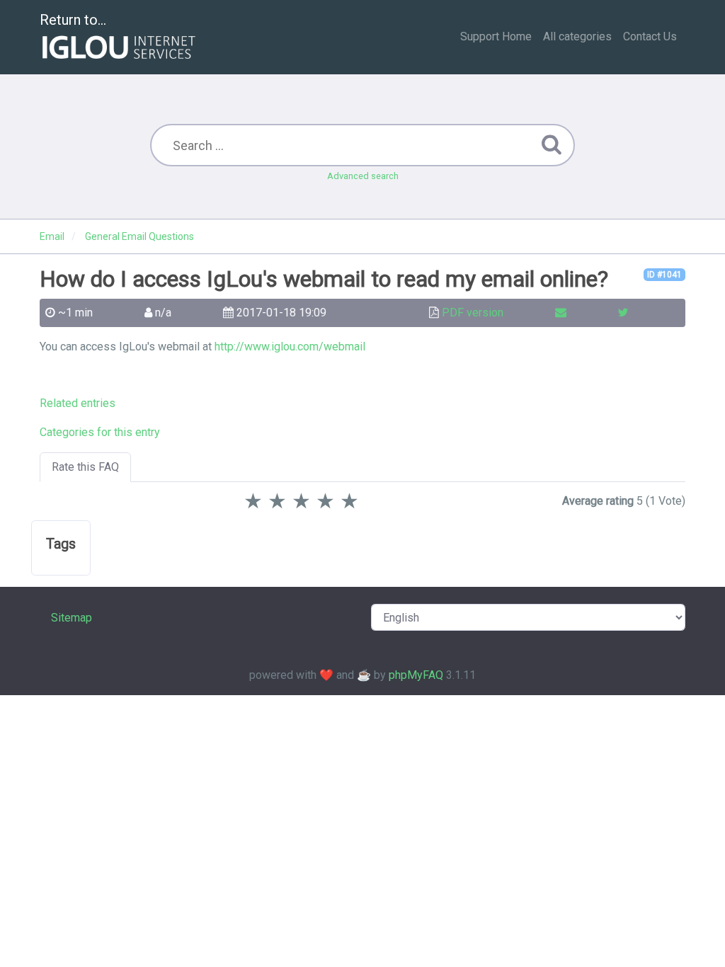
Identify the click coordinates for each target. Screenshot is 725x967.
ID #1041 (664, 275)
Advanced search (363, 176)
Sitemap (71, 617)
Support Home (496, 36)
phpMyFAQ (416, 675)
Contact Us (650, 36)
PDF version (472, 312)
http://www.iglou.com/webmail (290, 346)
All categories (577, 36)
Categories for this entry (100, 432)
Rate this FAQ (85, 467)
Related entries (77, 403)
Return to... (73, 19)
